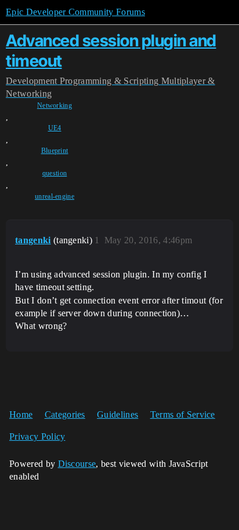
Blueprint (54, 151)
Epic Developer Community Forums (75, 12)
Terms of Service (182, 414)
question (54, 173)
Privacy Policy (37, 436)
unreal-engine (54, 196)
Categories (65, 414)
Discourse (77, 464)
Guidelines (117, 414)
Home (20, 414)
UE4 (54, 128)
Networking (54, 105)
